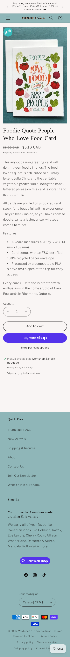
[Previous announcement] (7, 6)
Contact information (48, 648)
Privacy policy (25, 642)
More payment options (35, 347)
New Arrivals (17, 439)
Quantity (8, 303)
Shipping (7, 152)
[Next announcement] (62, 6)
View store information (23, 373)
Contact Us (16, 466)
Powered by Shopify (25, 636)
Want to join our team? (24, 485)
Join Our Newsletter (22, 475)
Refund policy (48, 636)
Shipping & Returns (21, 448)
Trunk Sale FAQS (19, 430)
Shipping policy (23, 648)
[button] (8, 17)
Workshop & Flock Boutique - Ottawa (40, 631)
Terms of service (47, 642)
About (12, 457)
